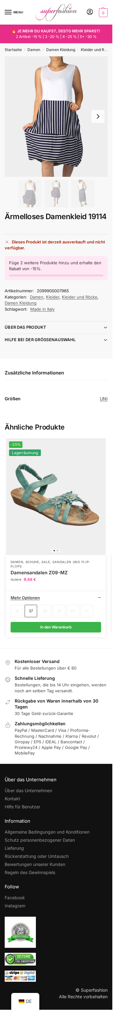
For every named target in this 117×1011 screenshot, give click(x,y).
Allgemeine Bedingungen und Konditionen (47, 832)
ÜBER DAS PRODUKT (25, 327)
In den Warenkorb (55, 627)
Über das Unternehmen (28, 790)
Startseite (13, 49)
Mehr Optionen (25, 597)
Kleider (52, 296)
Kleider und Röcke (97, 49)
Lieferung (14, 848)
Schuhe (32, 562)
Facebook (15, 897)
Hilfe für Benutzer (22, 806)
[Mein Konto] (90, 12)
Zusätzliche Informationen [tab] (34, 373)
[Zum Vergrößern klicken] (56, 116)
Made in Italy (42, 309)
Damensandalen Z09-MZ (39, 573)
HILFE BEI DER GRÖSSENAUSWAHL (40, 339)
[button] (102, 12)
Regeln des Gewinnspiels (30, 872)
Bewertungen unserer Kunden (35, 864)
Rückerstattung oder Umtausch (37, 856)
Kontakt (12, 798)
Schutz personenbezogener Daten (40, 840)
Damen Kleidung (60, 49)
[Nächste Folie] (98, 116)
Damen (33, 49)
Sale (45, 562)
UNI (104, 398)
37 (31, 611)
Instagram (15, 905)
